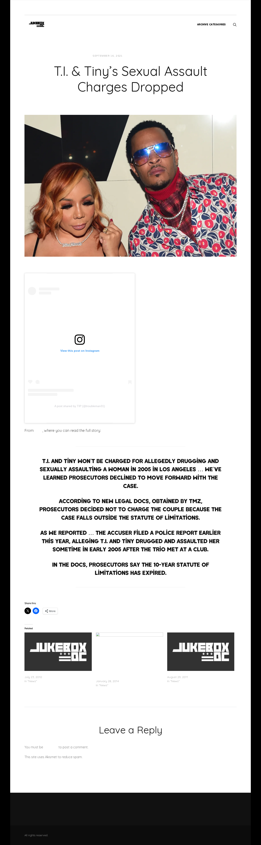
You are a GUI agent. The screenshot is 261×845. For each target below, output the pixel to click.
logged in (51, 747)
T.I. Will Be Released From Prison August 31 (196, 673)
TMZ (38, 430)
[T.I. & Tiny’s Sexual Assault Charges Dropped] (130, 185)
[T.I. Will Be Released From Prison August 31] (200, 651)
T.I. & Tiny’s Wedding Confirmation (47, 673)
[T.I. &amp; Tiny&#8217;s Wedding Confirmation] (58, 651)
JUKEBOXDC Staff (140, 56)
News (161, 56)
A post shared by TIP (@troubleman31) (79, 406)
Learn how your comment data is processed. (117, 757)
